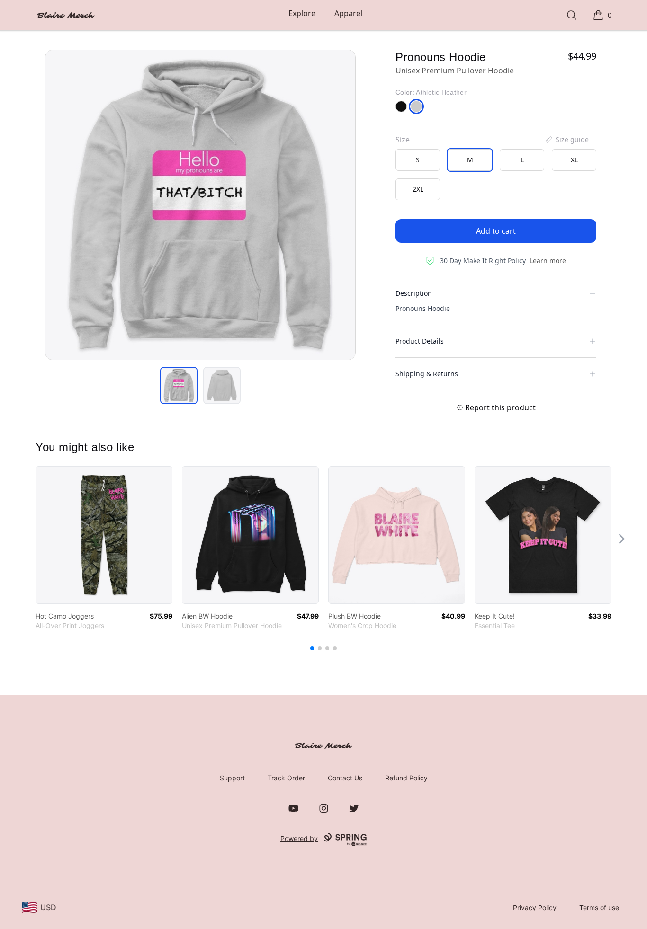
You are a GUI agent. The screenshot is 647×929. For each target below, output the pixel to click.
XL (574, 159)
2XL (418, 189)
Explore (301, 13)
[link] (104, 535)
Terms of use (599, 907)
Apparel (348, 13)
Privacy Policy (535, 907)
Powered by (299, 838)
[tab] (179, 385)
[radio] (417, 160)
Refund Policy (406, 778)
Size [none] (402, 139)
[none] (566, 139)
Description (413, 293)
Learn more (548, 260)
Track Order (286, 778)
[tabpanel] (200, 205)
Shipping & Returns (426, 373)
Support (232, 778)
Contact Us (345, 778)
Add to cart (496, 231)
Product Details (419, 340)
